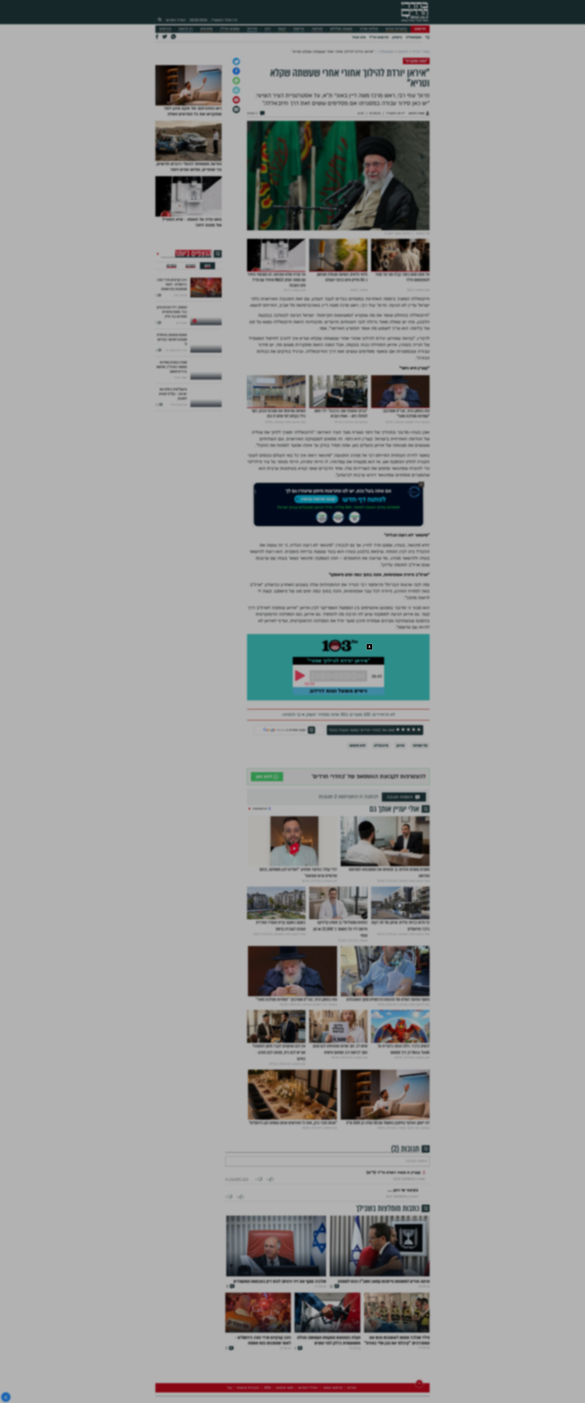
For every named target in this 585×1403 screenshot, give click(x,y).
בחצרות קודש (396, 29)
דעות (282, 29)
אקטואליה (413, 37)
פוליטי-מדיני (369, 29)
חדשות (420, 29)
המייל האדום (176, 20)
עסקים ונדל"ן (229, 29)
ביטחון (397, 37)
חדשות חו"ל (378, 37)
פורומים (165, 29)
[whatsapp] (236, 128)
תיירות (252, 29)
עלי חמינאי (420, 793)
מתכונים (206, 29)
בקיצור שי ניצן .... (403, 1251)
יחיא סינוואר (357, 793)
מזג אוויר (359, 37)
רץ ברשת (186, 29)
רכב (268, 29)
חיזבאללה (381, 793)
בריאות (298, 29)
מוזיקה (317, 29)
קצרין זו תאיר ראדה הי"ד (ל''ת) (393, 1234)
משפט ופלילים (341, 29)
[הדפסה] (236, 138)
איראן (400, 793)
